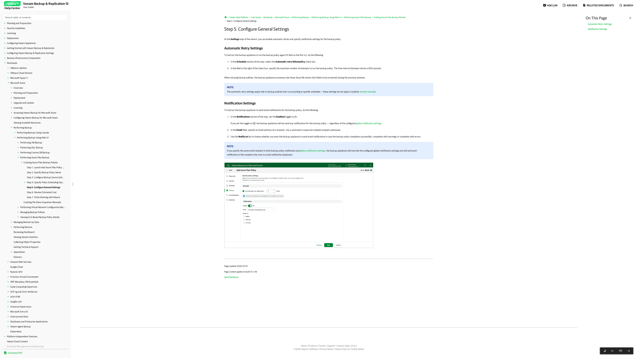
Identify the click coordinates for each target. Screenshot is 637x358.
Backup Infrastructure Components (23, 58)
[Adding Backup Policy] (298, 205)
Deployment (13, 38)
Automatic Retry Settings (600, 24)
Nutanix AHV (16, 271)
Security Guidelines (16, 28)
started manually (368, 91)
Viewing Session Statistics (26, 237)
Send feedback (231, 277)
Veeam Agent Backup (20, 326)
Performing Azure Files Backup (34, 157)
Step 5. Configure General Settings (43, 187)
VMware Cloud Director (21, 73)
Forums (322, 345)
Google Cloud (16, 267)
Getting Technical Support (26, 247)
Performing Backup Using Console (33, 132)
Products (312, 345)
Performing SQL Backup (31, 147)
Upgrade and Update (24, 102)
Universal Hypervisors (20, 306)
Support (331, 345)
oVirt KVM (15, 296)
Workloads (12, 63)
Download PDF (15, 353)
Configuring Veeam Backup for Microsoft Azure (36, 117)
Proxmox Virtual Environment (24, 276)
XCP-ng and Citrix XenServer (23, 291)
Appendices (19, 252)
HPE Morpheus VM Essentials (24, 281)
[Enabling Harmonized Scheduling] (613, 351)
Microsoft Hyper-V (19, 78)
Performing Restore (23, 227)
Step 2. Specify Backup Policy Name (44, 172)
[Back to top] (621, 351)
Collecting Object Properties (27, 242)
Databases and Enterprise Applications (29, 321)
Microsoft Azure (17, 83)
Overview (18, 88)
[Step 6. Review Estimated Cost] (629, 351)
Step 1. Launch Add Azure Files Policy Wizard (45, 167)
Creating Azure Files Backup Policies (41, 162)
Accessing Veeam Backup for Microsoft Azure (35, 112)
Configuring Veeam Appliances (21, 43)
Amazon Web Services (20, 262)
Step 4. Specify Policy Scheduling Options (45, 182)
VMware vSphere (18, 68)
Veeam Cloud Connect (17, 341)
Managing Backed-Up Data (26, 222)
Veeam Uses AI (342, 349)
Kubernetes (15, 331)
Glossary (18, 257)
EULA (354, 345)
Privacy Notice (326, 349)
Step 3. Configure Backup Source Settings (45, 177)
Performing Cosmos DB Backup (35, 152)
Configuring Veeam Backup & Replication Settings (30, 53)
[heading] (328, 48)
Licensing (11, 33)
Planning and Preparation (19, 23)
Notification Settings (597, 29)
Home (304, 345)
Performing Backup (23, 127)
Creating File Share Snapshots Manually (42, 202)
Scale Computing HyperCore (23, 286)
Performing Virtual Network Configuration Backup (43, 207)
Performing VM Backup (31, 142)
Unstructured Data (19, 316)
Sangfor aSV (16, 301)
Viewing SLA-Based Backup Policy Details (40, 217)
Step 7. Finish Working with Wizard (43, 197)
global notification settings (368, 123)
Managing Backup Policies (32, 212)
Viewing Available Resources (27, 122)
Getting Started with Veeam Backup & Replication (30, 48)
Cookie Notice (357, 349)
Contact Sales (343, 345)
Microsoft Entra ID (19, 311)
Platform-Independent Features (22, 336)
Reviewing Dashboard (24, 232)
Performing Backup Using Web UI (33, 137)
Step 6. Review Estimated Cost (42, 192)
